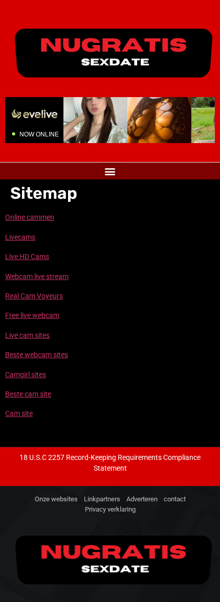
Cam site (19, 413)
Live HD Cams (27, 256)
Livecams (20, 237)
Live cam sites (27, 335)
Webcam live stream (37, 276)
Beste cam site (28, 394)
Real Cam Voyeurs (34, 296)
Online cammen (29, 217)
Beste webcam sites (36, 355)
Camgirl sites (25, 375)
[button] (110, 171)
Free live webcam (32, 315)
